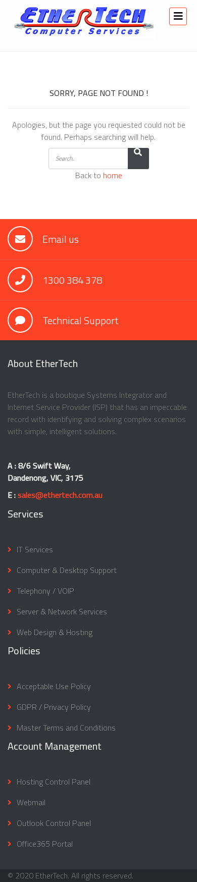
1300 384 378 (72, 280)
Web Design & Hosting (54, 632)
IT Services (35, 549)
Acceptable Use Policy (54, 686)
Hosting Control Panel (53, 781)
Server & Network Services (62, 611)
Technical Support (80, 320)
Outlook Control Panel (54, 823)
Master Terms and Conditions (66, 727)
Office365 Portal (45, 844)
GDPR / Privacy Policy (54, 707)
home (112, 175)
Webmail (31, 802)
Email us (60, 239)
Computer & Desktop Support (67, 570)
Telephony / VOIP (45, 591)
